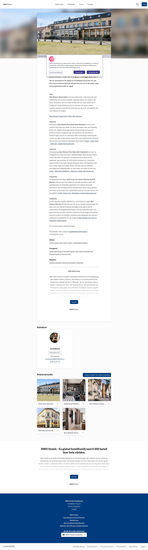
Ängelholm (79, 263)
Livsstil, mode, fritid (55, 243)
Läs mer (74, 302)
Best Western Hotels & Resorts (74, 517)
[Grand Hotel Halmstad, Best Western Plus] (74, 390)
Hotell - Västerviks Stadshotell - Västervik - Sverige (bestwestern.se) (71, 171)
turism (51, 251)
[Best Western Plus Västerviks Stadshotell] (48, 418)
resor (69, 254)
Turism (65, 243)
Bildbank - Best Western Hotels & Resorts (74, 526)
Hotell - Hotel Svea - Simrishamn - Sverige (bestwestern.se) (77, 193)
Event (81, 4)
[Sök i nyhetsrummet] (137, 4)
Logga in (143, 546)
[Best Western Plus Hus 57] (74, 419)
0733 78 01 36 (55, 362)
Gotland (52, 263)
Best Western (70, 251)
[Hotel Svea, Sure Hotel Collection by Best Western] (48, 390)
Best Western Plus (60, 251)
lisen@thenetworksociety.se (78, 232)
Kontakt (90, 4)
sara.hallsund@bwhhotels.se (54, 359)
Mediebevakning (78, 546)
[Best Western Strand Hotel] (99, 390)
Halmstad (58, 263)
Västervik (65, 263)
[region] (74, 66)
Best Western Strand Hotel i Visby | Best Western (65, 116)
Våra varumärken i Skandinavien (74, 523)
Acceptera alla (93, 72)
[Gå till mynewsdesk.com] (9, 546)
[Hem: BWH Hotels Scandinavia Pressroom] (7, 4)
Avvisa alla (79, 72)
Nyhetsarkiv (59, 4)
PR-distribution (92, 546)
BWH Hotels (74, 515)
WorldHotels (74, 520)
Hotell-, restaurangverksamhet (78, 243)
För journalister (121, 546)
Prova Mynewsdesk (106, 546)
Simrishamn (72, 263)
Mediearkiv (71, 4)
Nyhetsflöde (133, 546)
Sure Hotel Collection (83, 251)
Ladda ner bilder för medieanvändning (97, 375)
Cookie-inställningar (55, 72)
